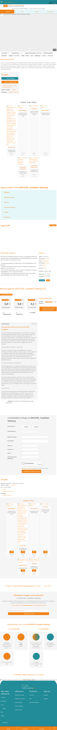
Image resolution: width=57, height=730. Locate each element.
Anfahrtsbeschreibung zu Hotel (9, 85)
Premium (54, 103)
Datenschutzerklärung (28, 468)
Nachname (10, 449)
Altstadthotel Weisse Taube (34, 166)
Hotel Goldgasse (23, 110)
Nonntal (44, 268)
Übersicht (8, 11)
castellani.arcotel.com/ (13, 92)
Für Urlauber (3, 701)
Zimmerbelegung (12, 431)
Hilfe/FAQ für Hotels (19, 695)
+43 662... (8, 89)
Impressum (31, 695)
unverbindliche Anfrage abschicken (31, 471)
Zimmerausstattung (9, 207)
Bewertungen (50, 11)
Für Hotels (3, 697)
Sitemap (2, 715)
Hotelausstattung (8, 197)
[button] (28, 32)
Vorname (10, 445)
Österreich (44, 265)
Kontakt (48, 280)
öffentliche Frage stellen (29, 613)
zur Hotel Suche (1, 6)
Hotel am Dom (11, 147)
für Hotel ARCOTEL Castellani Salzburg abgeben (6, 645)
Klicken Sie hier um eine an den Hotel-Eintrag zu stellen (29, 605)
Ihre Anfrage (11, 440)
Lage (22, 11)
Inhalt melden (47, 586)
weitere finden (21, 644)
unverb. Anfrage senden (10, 82)
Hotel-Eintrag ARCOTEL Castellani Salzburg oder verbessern (36, 645)
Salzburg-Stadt (45, 260)
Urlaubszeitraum (11, 426)
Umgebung (6, 217)
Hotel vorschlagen (19, 706)
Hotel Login (4, 722)
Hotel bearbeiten (18, 702)
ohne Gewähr (37, 586)
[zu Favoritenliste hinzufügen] (2, 15)
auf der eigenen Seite (50, 644)
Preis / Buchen (11, 78)
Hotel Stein (34, 108)
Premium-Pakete (18, 709)
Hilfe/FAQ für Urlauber (20, 698)
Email (9, 453)
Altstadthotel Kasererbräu (23, 168)
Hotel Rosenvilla (23, 565)
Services (6, 202)
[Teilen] (52, 728)
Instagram (46, 698)
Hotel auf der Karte (7, 87)
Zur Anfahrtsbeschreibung (7, 491)
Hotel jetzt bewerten (48, 309)
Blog (2, 712)
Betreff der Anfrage (12, 437)
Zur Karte (4, 489)
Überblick (6, 192)
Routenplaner (53, 225)
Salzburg (47, 262)
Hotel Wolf (34, 563)
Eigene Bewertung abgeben (6, 294)
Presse (2, 704)
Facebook (46, 695)
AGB (30, 698)
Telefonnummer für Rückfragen (12, 457)
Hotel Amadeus (45, 110)
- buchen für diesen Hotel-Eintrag (36, 664)
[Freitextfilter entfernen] (50, 2)
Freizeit (5, 212)
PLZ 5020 (47, 258)
